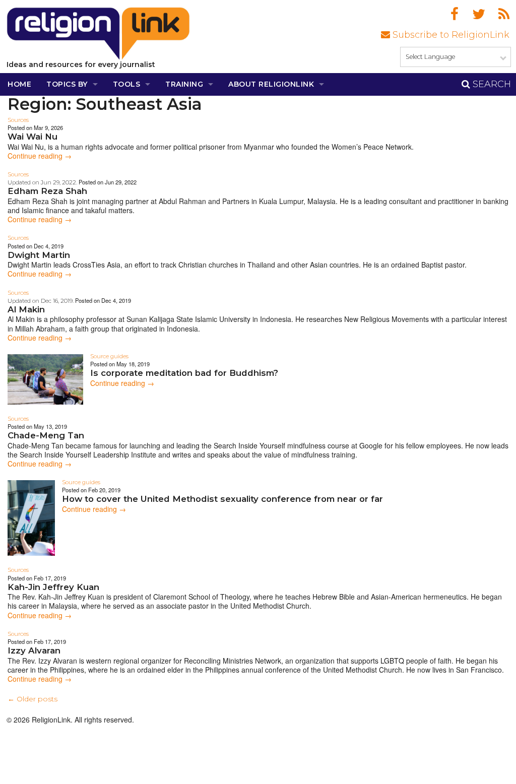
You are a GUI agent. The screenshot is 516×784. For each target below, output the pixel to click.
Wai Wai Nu (32, 137)
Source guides (109, 356)
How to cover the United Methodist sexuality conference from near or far (222, 499)
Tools (127, 84)
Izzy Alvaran (34, 650)
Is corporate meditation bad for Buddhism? (184, 373)
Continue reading (40, 156)
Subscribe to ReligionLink (449, 34)
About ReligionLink (271, 84)
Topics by (67, 84)
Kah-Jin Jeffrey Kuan (53, 587)
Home (19, 84)
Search (490, 84)
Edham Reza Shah (47, 191)
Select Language (430, 56)
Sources (18, 119)
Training (184, 84)
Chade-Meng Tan (46, 435)
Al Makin (26, 309)
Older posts (32, 698)
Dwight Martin (39, 255)
